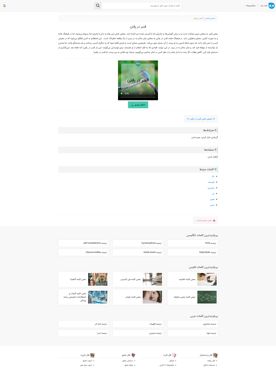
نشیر (212, 205)
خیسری (211, 188)
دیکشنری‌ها (251, 5)
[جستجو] (97, 5)
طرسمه (211, 182)
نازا (213, 176)
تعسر (212, 199)
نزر (213, 194)
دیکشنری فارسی (210, 18)
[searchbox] (138, 5)
